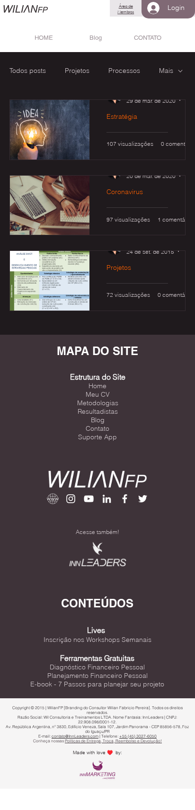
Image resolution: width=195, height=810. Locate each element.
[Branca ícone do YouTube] (89, 499)
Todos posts (27, 70)
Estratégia (121, 117)
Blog (98, 420)
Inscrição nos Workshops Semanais (97, 639)
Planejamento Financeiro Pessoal (97, 675)
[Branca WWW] (53, 499)
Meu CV (98, 394)
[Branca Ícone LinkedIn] (107, 499)
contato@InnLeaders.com (75, 736)
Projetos (77, 70)
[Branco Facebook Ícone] (125, 499)
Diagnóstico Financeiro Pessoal (97, 667)
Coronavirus (124, 192)
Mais (166, 70)
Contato (97, 428)
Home (97, 386)
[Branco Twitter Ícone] (143, 499)
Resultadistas (98, 411)
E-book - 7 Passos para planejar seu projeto (97, 684)
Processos (124, 70)
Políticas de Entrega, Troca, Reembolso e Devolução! (113, 741)
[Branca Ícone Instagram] (71, 499)
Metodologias (97, 403)
